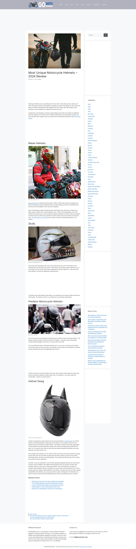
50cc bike (90, 114)
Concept (88, 4)
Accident (90, 118)
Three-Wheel (91, 220)
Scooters (90, 205)
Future (89, 150)
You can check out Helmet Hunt (41, 217)
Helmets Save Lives (93, 162)
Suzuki (90, 218)
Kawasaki (90, 176)
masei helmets (37, 515)
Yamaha (90, 247)
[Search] (106, 35)
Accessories (91, 116)
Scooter (90, 203)
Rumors (90, 201)
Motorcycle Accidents (94, 186)
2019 (82, 4)
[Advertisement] (68, 19)
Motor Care (91, 184)
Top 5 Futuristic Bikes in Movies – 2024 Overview (41, 518)
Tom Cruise (91, 227)
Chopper (90, 135)
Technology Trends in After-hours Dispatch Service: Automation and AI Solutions (97, 327)
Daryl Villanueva (92, 140)
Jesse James (91, 174)
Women (90, 244)
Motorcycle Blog (92, 189)
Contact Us (89, 546)
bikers (48, 265)
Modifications (91, 181)
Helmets (104, 4)
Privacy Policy (82, 546)
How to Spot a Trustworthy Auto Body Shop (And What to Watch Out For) (97, 321)
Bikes (89, 123)
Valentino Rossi (92, 242)
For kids (90, 147)
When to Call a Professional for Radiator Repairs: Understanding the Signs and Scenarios (97, 362)
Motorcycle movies (93, 191)
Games (90, 152)
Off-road (90, 196)
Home (60, 4)
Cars (89, 131)
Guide (89, 155)
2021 (72, 4)
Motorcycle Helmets (47, 515)
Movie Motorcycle (93, 193)
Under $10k (91, 239)
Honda (90, 164)
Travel (89, 232)
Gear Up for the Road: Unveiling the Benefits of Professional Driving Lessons (97, 341)
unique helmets (64, 515)
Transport (90, 230)
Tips (89, 222)
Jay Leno (90, 172)
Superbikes (96, 4)
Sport (89, 213)
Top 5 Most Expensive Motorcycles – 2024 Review (42, 517)
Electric (90, 145)
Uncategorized (92, 237)
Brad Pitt (90, 126)
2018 (89, 104)
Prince (89, 198)
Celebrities (91, 133)
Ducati (89, 143)
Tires (89, 225)
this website (47, 472)
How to (90, 167)
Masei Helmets (32, 203)
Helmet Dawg (69, 441)
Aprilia (89, 121)
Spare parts (91, 210)
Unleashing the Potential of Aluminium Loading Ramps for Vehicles (96, 356)
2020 (77, 4)
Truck (89, 234)
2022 (66, 4)
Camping (90, 128)
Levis (89, 179)
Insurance (90, 169)
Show (89, 208)
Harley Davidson (92, 157)
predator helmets (56, 515)
